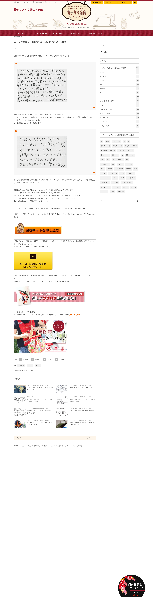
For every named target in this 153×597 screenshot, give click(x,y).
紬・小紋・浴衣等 (119, 117)
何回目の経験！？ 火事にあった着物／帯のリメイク (40, 389)
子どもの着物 (119, 169)
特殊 (102, 159)
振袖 (113, 164)
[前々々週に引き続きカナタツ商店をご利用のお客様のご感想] (20, 400)
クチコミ (30, 365)
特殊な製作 (119, 84)
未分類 (119, 72)
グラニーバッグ (105, 187)
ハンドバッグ (131, 178)
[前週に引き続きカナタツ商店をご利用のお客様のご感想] (20, 412)
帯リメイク (129, 164)
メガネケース (113, 173)
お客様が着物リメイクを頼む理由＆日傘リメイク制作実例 (82, 423)
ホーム (20, 33)
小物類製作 (119, 88)
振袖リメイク (105, 164)
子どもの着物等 (119, 126)
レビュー (38, 365)
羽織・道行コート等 (119, 109)
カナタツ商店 (29, 370)
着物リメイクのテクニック (125, 150)
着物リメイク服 (117, 146)
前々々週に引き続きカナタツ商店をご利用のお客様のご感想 (40, 400)
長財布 (107, 141)
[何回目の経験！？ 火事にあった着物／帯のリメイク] (20, 389)
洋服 (119, 105)
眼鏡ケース (115, 155)
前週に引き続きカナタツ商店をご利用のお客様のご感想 (40, 412)
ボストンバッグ (105, 178)
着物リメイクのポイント (108, 150)
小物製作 (109, 169)
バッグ (119, 80)
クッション (116, 187)
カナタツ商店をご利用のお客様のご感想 (81, 387)
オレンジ (133, 187)
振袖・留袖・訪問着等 (119, 101)
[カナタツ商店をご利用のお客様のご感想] (62, 389)
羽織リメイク (116, 141)
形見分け (120, 164)
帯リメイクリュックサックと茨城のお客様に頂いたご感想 (40, 423)
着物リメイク (105, 155)
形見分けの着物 (119, 113)
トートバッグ (105, 182)
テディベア (115, 182)
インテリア (119, 121)
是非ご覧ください (75, 315)
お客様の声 (75, 33)
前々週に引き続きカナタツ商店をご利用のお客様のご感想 (82, 400)
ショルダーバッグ (127, 182)
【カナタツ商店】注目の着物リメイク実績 (47, 33)
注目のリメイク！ (118, 159)
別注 (135, 169)
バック (122, 178)
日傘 (119, 97)
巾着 (102, 169)
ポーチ (122, 173)
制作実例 (128, 169)
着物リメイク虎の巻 (95, 33)
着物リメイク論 (105, 146)
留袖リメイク (130, 155)
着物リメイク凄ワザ (131, 146)
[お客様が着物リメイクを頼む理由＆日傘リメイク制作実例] (62, 424)
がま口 (113, 191)
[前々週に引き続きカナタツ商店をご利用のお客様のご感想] (62, 400)
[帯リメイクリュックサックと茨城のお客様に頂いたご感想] (20, 424)
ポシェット (130, 173)
